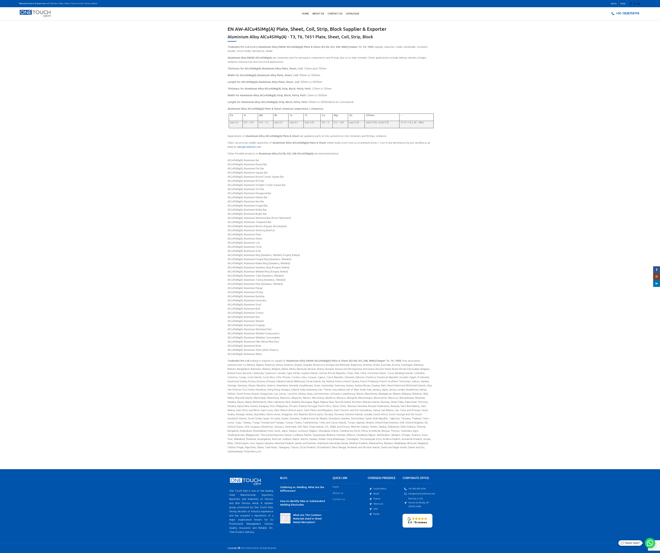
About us (338, 493)
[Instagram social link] (635, 3)
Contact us (339, 499)
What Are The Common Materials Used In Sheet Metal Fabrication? (307, 518)
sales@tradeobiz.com (249, 147)
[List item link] (625, 13)
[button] (417, 521)
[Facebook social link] (631, 3)
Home (336, 487)
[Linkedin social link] (639, 3)
